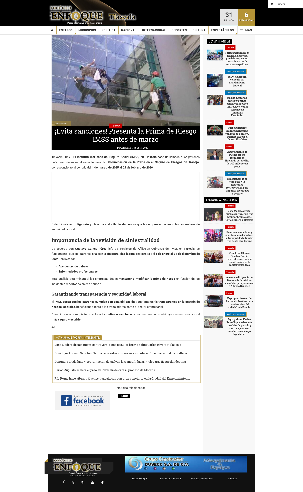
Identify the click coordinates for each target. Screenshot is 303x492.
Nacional (128, 30)
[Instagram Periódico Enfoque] (82, 482)
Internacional (154, 30)
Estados (66, 30)
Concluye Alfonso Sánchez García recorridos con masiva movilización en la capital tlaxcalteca (121, 353)
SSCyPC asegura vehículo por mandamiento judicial (237, 81)
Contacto (232, 478)
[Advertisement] (126, 197)
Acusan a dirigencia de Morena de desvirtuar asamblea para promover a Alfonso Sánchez (239, 282)
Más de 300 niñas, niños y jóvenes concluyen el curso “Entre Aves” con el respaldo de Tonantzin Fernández (237, 106)
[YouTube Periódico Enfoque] (92, 482)
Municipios (87, 30)
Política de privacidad (170, 478)
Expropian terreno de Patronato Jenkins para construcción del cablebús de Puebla (239, 303)
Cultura (199, 30)
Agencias (126, 148)
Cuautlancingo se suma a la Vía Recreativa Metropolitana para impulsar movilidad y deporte (237, 186)
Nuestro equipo (139, 478)
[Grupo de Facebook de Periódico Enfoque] (82, 397)
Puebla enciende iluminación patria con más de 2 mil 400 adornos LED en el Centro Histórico (237, 133)
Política (109, 30)
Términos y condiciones (201, 478)
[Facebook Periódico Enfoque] (63, 482)
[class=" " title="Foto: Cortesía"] (215, 54)
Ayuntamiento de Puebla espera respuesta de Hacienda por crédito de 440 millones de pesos (237, 159)
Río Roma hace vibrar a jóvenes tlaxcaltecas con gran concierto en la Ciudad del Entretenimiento (122, 378)
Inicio (52, 30)
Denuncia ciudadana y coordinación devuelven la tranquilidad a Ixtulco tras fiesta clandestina (120, 362)
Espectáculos (222, 30)
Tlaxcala (124, 395)
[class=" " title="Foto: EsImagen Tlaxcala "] (213, 256)
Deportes (179, 30)
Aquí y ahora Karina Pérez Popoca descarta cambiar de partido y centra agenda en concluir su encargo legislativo (239, 327)
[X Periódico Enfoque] (73, 482)
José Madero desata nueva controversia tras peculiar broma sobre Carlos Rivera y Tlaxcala (118, 345)
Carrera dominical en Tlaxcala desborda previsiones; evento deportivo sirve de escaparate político (237, 58)
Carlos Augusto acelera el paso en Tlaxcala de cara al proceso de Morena (105, 370)
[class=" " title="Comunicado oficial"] (215, 80)
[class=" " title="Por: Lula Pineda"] (215, 181)
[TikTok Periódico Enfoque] (102, 482)
